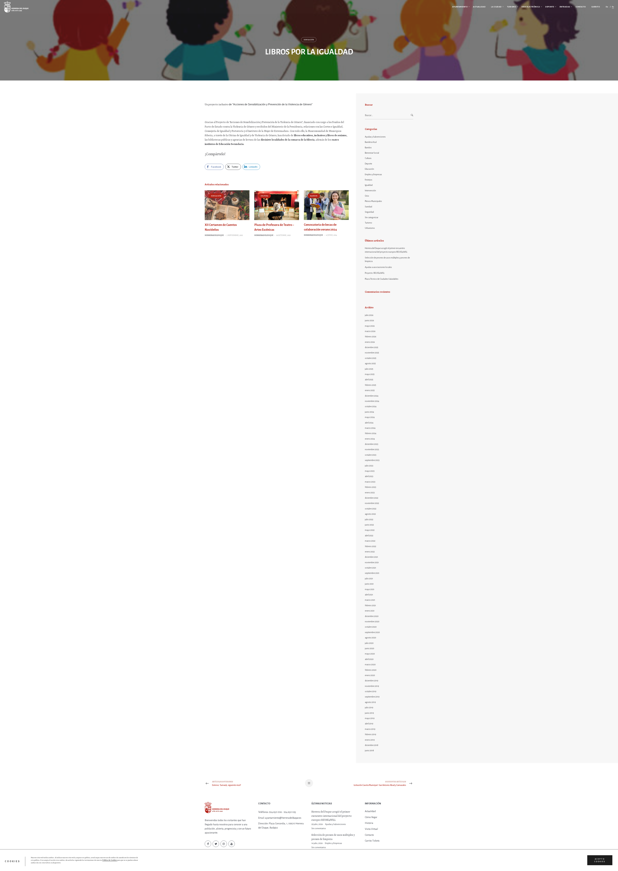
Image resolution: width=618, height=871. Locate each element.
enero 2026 (370, 342)
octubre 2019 (370, 691)
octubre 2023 (370, 455)
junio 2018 (369, 750)
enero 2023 (370, 493)
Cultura (264, 196)
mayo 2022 (370, 530)
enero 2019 (370, 740)
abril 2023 (369, 476)
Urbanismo (370, 228)
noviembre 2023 (372, 449)
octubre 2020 (371, 627)
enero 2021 (370, 611)
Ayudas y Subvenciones (375, 137)
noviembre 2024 (372, 401)
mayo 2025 (370, 374)
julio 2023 (369, 466)
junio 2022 (369, 525)
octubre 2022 (370, 509)
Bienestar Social (372, 153)
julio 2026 (369, 315)
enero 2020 (370, 675)
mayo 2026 (370, 326)
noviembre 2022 (372, 503)
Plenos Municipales (373, 201)
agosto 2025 (370, 363)
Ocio (367, 196)
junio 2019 (369, 713)
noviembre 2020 (372, 621)
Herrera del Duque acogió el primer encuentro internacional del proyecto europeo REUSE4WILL (386, 250)
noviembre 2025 (372, 353)
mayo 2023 (370, 471)
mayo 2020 (370, 654)
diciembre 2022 (371, 498)
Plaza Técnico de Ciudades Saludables (381, 279)
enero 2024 (370, 439)
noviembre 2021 (372, 562)
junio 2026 (369, 320)
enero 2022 (370, 552)
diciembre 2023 (371, 444)
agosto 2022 (370, 514)
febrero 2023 (370, 487)
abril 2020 (369, 659)
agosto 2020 (370, 638)
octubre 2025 (370, 358)
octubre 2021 (370, 568)
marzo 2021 (370, 600)
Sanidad (368, 207)
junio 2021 (369, 584)
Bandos (313, 196)
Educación (309, 39)
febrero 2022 (370, 546)
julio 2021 (369, 579)
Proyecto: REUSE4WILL (374, 273)
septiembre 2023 (372, 460)
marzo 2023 (370, 482)
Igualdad (369, 185)
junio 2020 (369, 648)
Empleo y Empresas (373, 174)
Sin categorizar (371, 217)
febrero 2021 (370, 605)
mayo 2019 (370, 718)
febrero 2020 (370, 670)
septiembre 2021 (372, 573)
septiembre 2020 (372, 632)
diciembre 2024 (371, 396)
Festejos (368, 180)
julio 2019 (369, 707)
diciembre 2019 (371, 681)
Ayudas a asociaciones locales (378, 267)
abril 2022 (369, 536)
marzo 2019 (370, 729)
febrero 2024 (370, 433)
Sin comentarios (318, 828)
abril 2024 (369, 423)
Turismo (368, 223)
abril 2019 (369, 724)
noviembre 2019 (372, 686)
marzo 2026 (370, 331)
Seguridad (369, 212)
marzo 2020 (370, 664)
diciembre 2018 (371, 745)
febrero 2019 (370, 734)
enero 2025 (370, 390)
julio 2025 (369, 369)
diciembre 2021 (371, 557)
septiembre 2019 (372, 697)
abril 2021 (369, 595)
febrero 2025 (370, 385)
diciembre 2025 (371, 347)
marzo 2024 (370, 428)
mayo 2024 (370, 417)
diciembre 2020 (372, 616)
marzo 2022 (370, 541)
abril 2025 (369, 380)
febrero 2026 (370, 337)
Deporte (368, 164)
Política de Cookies (109, 860)
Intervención (370, 190)
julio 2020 (369, 643)
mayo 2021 (369, 589)
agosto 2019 (370, 702)
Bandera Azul (371, 142)
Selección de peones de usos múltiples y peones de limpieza (387, 259)
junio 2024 (369, 412)
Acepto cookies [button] (599, 860)
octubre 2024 (370, 406)
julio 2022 (369, 519)
